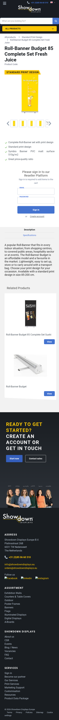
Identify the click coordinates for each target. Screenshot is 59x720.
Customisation (12, 691)
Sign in (8, 673)
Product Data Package (16, 698)
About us (9, 636)
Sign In (36, 210)
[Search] (55, 21)
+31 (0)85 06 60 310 (39, 3)
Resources (10, 694)
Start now (14, 458)
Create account (37, 216)
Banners (9, 607)
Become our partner (15, 676)
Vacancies (10, 651)
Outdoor (9, 600)
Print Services (12, 684)
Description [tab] (29, 229)
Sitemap (39, 712)
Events (8, 643)
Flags (7, 611)
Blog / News (11, 647)
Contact (9, 658)
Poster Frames (12, 603)
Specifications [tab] (29, 235)
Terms (9, 712)
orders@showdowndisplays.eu (21, 568)
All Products (13, 28)
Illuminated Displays (15, 614)
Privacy (19, 712)
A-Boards (9, 622)
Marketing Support (14, 687)
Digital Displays (13, 618)
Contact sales (35, 458)
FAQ (7, 654)
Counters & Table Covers (18, 596)
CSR (7, 640)
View (49, 342)
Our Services (11, 680)
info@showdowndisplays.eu (20, 564)
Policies (29, 712)
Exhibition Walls (13, 593)
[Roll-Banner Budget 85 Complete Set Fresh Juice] (14, 123)
